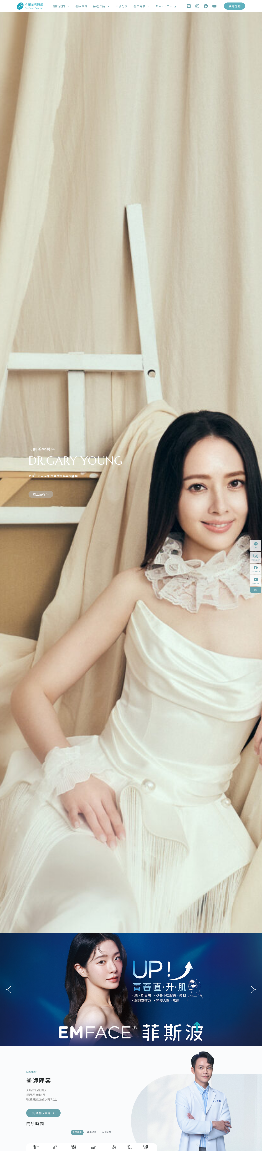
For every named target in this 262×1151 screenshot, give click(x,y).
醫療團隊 (81, 6)
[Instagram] (197, 6)
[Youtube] (214, 6)
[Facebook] (206, 6)
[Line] (188, 6)
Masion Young (166, 6)
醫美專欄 (139, 6)
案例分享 (122, 6)
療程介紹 (99, 6)
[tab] (77, 1132)
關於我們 (59, 6)
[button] (9, 989)
